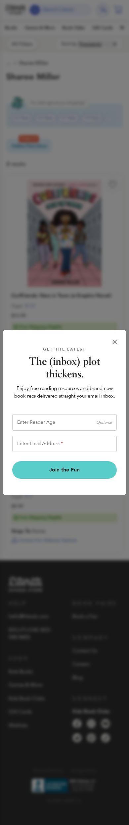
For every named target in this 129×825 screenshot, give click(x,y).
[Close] (114, 342)
